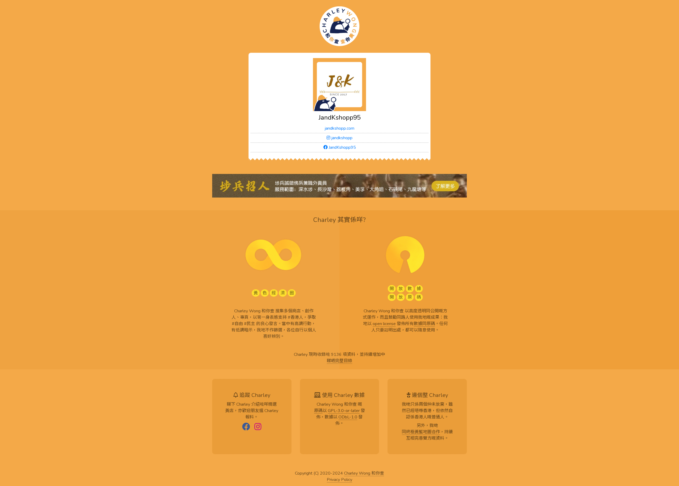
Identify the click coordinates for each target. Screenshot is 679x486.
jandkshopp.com (339, 128)
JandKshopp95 (342, 147)
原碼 (318, 411)
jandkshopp (341, 138)
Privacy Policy (339, 480)
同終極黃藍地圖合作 (421, 432)
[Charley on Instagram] (257, 427)
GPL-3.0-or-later (344, 411)
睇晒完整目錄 (339, 361)
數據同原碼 (424, 324)
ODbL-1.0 (347, 417)
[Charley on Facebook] (246, 427)
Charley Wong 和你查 (364, 473)
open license (384, 324)
